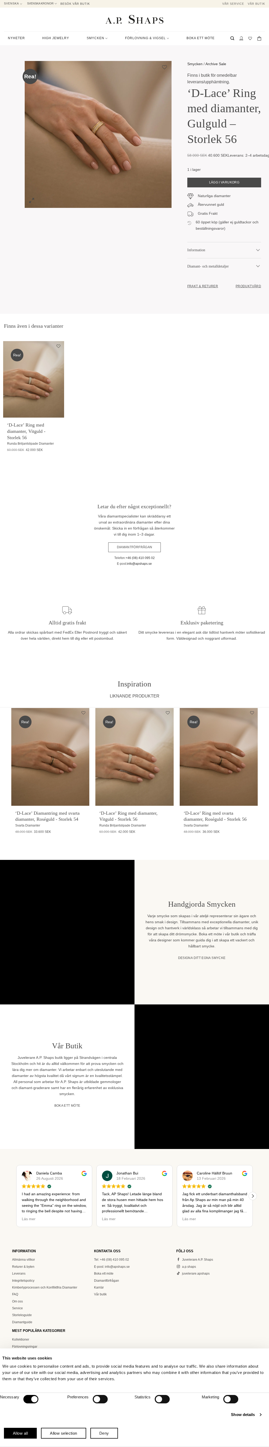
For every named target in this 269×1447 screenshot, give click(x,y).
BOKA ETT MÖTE (201, 38)
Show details (243, 1414)
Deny (104, 1433)
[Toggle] (258, 250)
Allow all (20, 1433)
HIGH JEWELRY (55, 38)
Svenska (11, 3)
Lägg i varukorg (224, 182)
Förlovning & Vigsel (145, 38)
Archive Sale (215, 64)
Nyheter (16, 38)
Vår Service (233, 3)
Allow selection (63, 1433)
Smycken (195, 64)
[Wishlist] (250, 38)
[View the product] (33, 379)
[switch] (100, 1399)
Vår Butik (256, 3)
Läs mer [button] (28, 1219)
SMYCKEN (95, 38)
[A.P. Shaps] (134, 19)
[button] (232, 38)
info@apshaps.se (139, 564)
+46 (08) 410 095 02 (140, 558)
